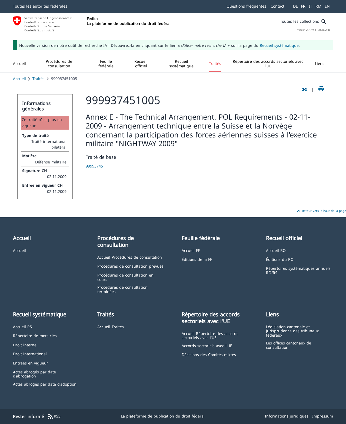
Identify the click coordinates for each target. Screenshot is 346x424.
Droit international (30, 353)
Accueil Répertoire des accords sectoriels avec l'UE (210, 335)
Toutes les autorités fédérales (40, 6)
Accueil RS (22, 326)
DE (295, 6)
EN (327, 6)
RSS (54, 416)
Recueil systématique (279, 45)
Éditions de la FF (197, 259)
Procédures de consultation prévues (130, 266)
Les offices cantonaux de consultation (288, 344)
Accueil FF (191, 250)
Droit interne (24, 344)
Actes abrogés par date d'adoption (44, 384)
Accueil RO (276, 250)
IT (310, 6)
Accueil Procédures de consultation (129, 257)
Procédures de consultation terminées (122, 289)
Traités (38, 78)
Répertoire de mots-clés (35, 335)
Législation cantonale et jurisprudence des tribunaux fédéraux (292, 330)
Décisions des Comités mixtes (209, 354)
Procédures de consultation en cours (125, 276)
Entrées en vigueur (30, 362)
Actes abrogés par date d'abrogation (34, 373)
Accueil (19, 78)
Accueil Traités (110, 326)
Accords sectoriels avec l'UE (207, 345)
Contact (277, 6)
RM (318, 6)
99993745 (94, 166)
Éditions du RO (280, 259)
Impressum (322, 416)
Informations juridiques (286, 416)
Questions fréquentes (246, 6)
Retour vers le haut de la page (320, 211)
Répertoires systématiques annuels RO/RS (298, 270)
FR (303, 6)
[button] (59, 63)
